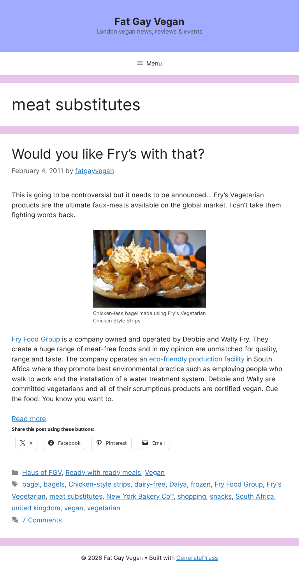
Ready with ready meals (103, 472)
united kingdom (36, 508)
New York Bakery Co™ (140, 496)
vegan (73, 508)
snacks (221, 496)
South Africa (255, 496)
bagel (31, 484)
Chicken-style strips (99, 484)
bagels (54, 484)
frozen (201, 484)
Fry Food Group (36, 339)
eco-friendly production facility (196, 359)
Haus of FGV (42, 472)
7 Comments (42, 520)
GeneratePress (197, 557)
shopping (192, 496)
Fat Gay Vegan (149, 21)
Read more (29, 419)
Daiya (178, 484)
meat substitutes (75, 496)
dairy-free (149, 484)
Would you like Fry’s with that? (108, 153)
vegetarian (103, 508)
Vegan (155, 472)
